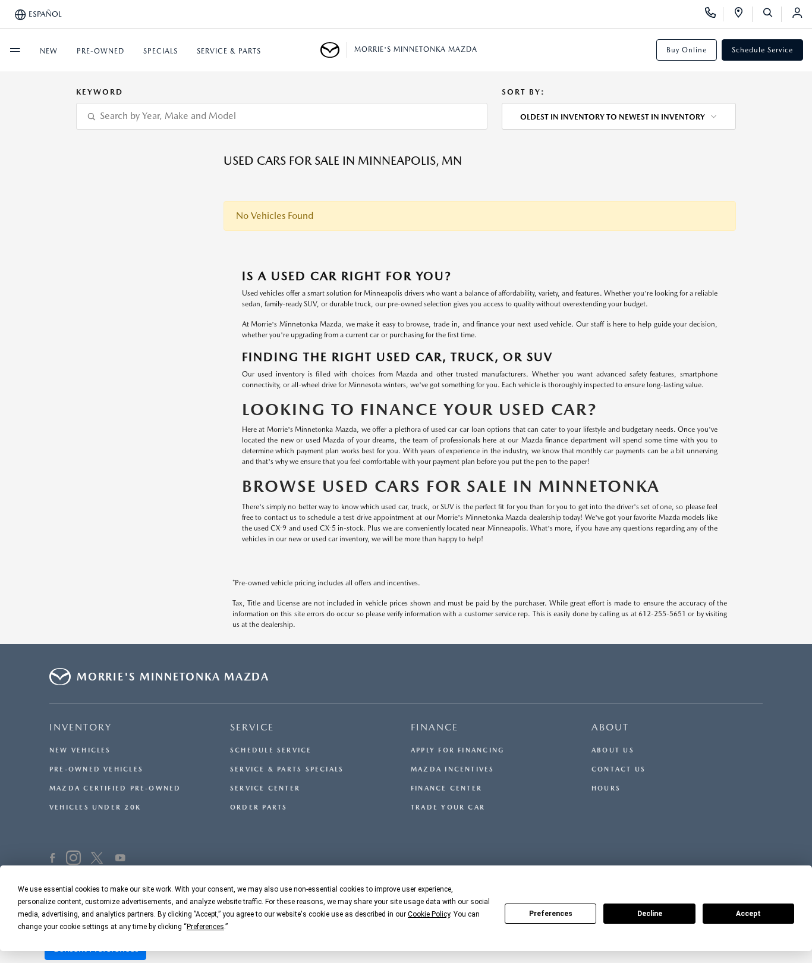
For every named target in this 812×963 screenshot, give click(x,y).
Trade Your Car (448, 807)
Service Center (265, 788)
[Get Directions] (743, 14)
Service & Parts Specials (287, 769)
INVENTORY (80, 727)
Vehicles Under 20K (95, 807)
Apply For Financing (457, 750)
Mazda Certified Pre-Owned (115, 788)
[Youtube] (120, 859)
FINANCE (434, 727)
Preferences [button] (205, 927)
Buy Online (686, 50)
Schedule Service (762, 50)
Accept (748, 913)
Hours (606, 788)
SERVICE (252, 727)
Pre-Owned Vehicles (96, 769)
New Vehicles (80, 750)
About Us (612, 750)
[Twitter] (97, 859)
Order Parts (258, 807)
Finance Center (446, 788)
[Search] (772, 14)
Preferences (550, 913)
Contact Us (618, 769)
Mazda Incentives (453, 769)
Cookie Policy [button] (429, 914)
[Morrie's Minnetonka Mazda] (333, 50)
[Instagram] (73, 859)
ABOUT (610, 727)
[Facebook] (52, 859)
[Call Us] (714, 14)
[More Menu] (15, 50)
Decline (649, 913)
